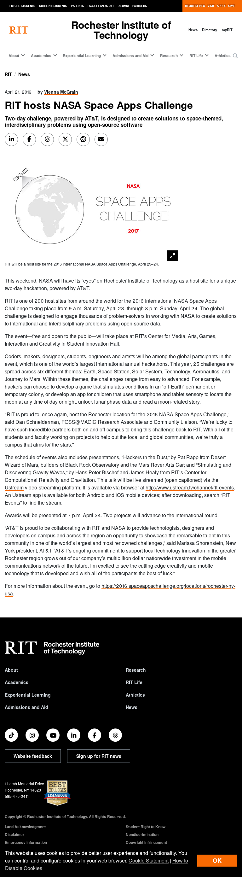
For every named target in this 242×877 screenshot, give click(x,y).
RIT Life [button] (196, 55)
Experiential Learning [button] (82, 55)
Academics (16, 682)
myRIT (227, 29)
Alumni (123, 6)
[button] (235, 56)
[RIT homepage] (18, 30)
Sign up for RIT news (98, 756)
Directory (209, 29)
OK (217, 860)
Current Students (53, 6)
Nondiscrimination (142, 834)
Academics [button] (41, 55)
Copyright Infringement (146, 842)
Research (136, 670)
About (11, 670)
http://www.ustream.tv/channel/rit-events (190, 487)
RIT (8, 74)
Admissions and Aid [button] (130, 55)
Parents (77, 6)
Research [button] (169, 55)
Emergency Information (26, 842)
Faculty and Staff (101, 6)
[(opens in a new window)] (11, 735)
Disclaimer (14, 834)
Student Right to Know (145, 826)
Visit (211, 6)
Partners (139, 6)
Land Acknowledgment (25, 826)
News (193, 29)
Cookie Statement (149, 860)
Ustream (14, 487)
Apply (221, 6)
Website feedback (33, 756)
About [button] (14, 55)
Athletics (223, 55)
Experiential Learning (28, 695)
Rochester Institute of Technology (121, 29)
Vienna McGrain (61, 92)
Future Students (22, 6)
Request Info (195, 6)
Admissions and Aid (26, 707)
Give (231, 6)
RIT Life (134, 682)
